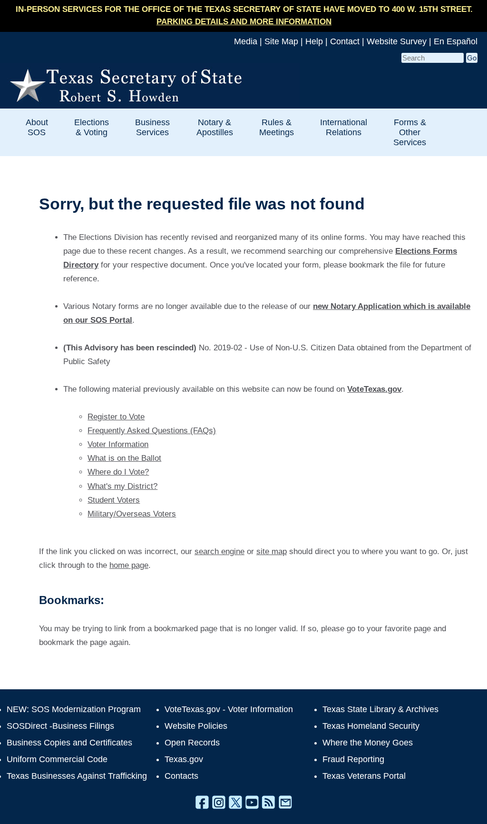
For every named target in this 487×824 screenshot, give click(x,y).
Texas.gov (184, 759)
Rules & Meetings (276, 127)
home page (128, 565)
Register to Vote (116, 416)
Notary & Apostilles (214, 127)
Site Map (281, 41)
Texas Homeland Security (370, 726)
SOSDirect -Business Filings (60, 726)
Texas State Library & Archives (380, 709)
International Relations (343, 127)
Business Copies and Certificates (69, 742)
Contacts (181, 776)
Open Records (192, 742)
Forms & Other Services (409, 132)
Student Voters (114, 500)
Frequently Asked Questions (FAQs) (152, 430)
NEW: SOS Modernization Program (74, 709)
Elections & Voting (91, 127)
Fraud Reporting (353, 759)
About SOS (37, 127)
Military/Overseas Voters (132, 513)
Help (314, 41)
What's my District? (122, 486)
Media (245, 41)
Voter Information (118, 444)
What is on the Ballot (124, 458)
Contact (345, 41)
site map (271, 551)
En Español (455, 41)
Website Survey (397, 41)
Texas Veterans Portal (364, 776)
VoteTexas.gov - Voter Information (229, 709)
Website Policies (196, 726)
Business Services (152, 127)
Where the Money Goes (367, 742)
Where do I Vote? (118, 472)
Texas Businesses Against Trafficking (77, 776)
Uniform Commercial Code (57, 759)
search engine (219, 551)
